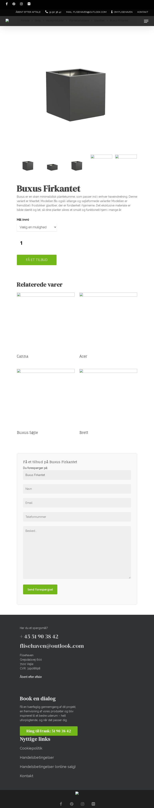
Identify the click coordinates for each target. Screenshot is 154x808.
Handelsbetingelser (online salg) (48, 767)
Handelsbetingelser (37, 757)
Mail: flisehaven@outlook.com (86, 12)
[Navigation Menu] (146, 21)
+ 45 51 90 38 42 (39, 636)
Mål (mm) (23, 219)
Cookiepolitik (31, 748)
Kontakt (142, 12)
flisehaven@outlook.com (52, 646)
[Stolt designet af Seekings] (77, 793)
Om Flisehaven (123, 12)
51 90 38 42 (55, 12)
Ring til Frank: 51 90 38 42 (48, 731)
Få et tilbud (37, 260)
